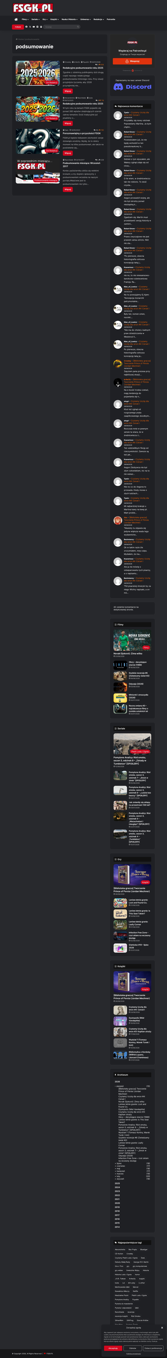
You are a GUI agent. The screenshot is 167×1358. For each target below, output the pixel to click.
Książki (53, 19)
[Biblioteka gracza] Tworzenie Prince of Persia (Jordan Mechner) (137, 363)
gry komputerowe (140, 1266)
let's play (131, 1283)
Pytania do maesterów (124, 1304)
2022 (117, 1195)
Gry (44, 19)
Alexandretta (70, 98)
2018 (117, 1211)
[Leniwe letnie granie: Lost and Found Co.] (120, 903)
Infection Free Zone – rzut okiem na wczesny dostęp (139, 935)
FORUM (18, 27)
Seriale (35, 19)
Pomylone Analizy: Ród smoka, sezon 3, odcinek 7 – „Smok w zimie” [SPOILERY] (132, 1150)
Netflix (135, 1291)
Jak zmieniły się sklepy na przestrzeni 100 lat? (139, 803)
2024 (117, 1187)
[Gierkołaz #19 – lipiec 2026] (120, 948)
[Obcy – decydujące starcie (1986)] (120, 665)
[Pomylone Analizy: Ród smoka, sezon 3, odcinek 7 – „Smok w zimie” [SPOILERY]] (120, 775)
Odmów (132, 1348)
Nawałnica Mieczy (122, 1291)
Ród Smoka (135, 1316)
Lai (123, 1283)
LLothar (142, 1283)
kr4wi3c (77, 62)
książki (142, 1279)
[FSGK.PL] (33, 7)
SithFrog (130, 1320)
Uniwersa (84, 19)
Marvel (135, 1287)
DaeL (67, 130)
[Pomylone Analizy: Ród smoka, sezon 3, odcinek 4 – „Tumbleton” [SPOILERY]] (120, 834)
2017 (117, 1215)
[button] (162, 1327)
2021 (117, 1199)
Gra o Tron (119, 1266)
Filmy (24, 19)
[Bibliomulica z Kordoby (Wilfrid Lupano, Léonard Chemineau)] (120, 1055)
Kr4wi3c (132, 1279)
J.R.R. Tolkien (120, 1279)
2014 (117, 1227)
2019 (117, 1207)
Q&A (137, 1308)
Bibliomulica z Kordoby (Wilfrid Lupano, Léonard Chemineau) (139, 1055)
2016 (117, 1219)
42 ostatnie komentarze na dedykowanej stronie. (126, 608)
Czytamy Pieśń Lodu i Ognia (126, 1258)
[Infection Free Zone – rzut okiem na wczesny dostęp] (120, 935)
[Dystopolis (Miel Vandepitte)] (120, 1021)
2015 (117, 1223)
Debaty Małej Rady (122, 1262)
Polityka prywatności (133, 1354)
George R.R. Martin (141, 1262)
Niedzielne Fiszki (121, 1295)
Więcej (68, 91)
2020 (117, 1203)
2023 (117, 1191)
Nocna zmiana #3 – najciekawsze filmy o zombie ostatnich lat (138, 708)
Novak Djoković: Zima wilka (128, 653)
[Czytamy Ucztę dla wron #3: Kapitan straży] (120, 1032)
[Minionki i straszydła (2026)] (120, 698)
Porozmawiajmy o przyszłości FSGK (82, 133)
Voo (125, 517)
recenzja (131, 1312)
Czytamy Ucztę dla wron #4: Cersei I (136, 113)
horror (137, 1274)
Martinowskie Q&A (122, 1287)
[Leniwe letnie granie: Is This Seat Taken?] (120, 914)
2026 (117, 1081)
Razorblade (82, 98)
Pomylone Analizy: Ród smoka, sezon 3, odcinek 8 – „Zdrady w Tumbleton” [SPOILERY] (130, 760)
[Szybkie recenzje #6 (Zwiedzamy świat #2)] (120, 676)
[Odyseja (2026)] (120, 687)
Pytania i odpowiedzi (123, 1308)
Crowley (68, 62)
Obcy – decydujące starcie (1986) (134, 1117)
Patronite (111, 19)
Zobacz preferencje (153, 1348)
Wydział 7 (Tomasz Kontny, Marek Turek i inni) (139, 1042)
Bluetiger (143, 1249)
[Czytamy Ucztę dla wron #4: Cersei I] (120, 1010)
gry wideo (119, 1270)
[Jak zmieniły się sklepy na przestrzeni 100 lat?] (120, 805)
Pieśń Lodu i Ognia (139, 1295)
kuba (91, 98)
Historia (146, 1270)
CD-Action (119, 1254)
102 (97, 130)
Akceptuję (113, 1348)
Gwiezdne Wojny (132, 1270)
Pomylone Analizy (122, 1299)
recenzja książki (121, 1316)
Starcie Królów (142, 1320)
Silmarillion (119, 1320)
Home (21, 39)
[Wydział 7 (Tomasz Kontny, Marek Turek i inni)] (120, 1043)
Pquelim (86, 62)
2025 (117, 1183)
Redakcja (98, 19)
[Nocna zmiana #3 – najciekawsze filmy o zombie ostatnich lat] (120, 709)
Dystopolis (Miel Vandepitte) (131, 1109)
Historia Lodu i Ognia (123, 1274)
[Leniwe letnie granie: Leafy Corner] (120, 924)
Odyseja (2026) (136, 684)
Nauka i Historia (69, 19)
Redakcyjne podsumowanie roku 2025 (83, 68)
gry (128, 1266)
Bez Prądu (133, 1249)
